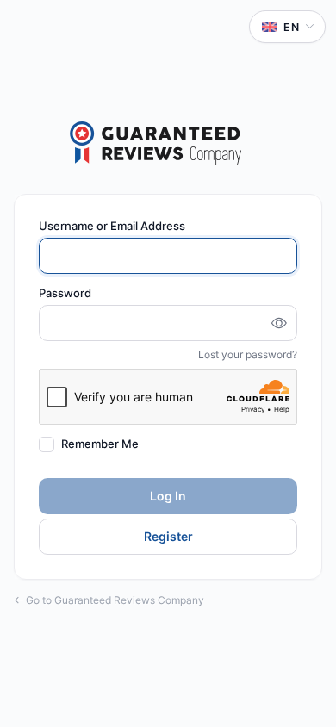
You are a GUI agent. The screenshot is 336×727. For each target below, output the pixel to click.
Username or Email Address (112, 226)
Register (168, 536)
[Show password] (279, 323)
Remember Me (100, 444)
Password (65, 293)
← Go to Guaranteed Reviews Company (109, 599)
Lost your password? (247, 354)
